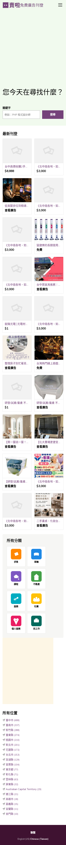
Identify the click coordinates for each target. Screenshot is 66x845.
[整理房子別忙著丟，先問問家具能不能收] (17, 348)
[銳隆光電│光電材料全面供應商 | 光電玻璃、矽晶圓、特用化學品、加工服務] (17, 308)
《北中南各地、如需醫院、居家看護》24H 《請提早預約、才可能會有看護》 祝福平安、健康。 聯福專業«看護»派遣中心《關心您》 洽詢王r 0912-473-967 (49, 166)
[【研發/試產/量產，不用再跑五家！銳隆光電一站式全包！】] (17, 466)
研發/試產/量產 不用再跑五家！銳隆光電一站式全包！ (49, 402)
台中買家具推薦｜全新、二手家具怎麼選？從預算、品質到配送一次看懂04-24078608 (49, 284)
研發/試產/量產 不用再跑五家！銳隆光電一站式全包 (17, 402)
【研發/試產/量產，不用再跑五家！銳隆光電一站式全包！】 (17, 481)
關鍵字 (7, 108)
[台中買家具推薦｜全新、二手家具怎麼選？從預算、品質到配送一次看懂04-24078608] (49, 269)
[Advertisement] (33, 47)
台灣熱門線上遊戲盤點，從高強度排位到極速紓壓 (49, 363)
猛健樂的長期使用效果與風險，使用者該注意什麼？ (49, 245)
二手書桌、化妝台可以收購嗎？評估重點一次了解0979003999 (49, 521)
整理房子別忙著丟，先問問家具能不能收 (17, 363)
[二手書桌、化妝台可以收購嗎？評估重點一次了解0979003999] (49, 505)
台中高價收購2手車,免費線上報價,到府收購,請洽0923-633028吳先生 (17, 166)
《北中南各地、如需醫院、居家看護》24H (17, 284)
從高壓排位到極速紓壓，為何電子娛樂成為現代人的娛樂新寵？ (17, 205)
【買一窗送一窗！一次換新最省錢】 (17, 442)
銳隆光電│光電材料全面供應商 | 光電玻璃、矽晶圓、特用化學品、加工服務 (17, 324)
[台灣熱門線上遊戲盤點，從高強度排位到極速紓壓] (49, 348)
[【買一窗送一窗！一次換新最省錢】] (17, 427)
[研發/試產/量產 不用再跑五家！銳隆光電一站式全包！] (49, 387)
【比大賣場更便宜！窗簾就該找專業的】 (49, 442)
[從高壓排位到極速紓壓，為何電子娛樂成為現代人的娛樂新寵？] (17, 190)
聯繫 (33, 832)
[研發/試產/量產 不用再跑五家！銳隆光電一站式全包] (17, 387)
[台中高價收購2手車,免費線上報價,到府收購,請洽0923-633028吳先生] (17, 151)
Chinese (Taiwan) (39, 839)
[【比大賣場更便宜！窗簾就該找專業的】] (49, 427)
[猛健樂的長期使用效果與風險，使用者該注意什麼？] (49, 229)
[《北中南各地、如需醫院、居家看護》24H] (17, 269)
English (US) (24, 839)
